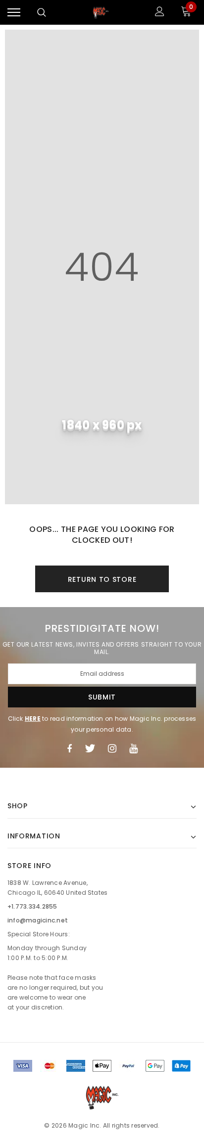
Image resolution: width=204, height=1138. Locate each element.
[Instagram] (112, 748)
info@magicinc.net (37, 920)
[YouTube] (133, 748)
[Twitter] (90, 748)
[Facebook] (69, 748)
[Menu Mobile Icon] (13, 12)
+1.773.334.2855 (32, 906)
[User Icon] (159, 12)
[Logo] (101, 12)
